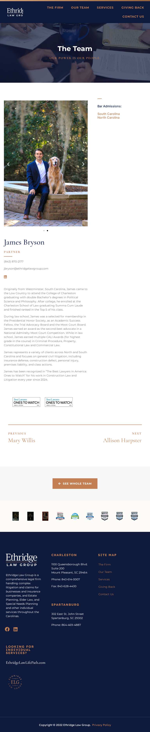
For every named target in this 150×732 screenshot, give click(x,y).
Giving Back (132, 7)
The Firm (55, 7)
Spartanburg (65, 605)
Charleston (64, 555)
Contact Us (133, 16)
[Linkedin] (5, 277)
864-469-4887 (71, 625)
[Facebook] (7, 629)
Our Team (80, 7)
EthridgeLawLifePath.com (25, 662)
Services (105, 7)
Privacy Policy (101, 725)
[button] (8, 164)
